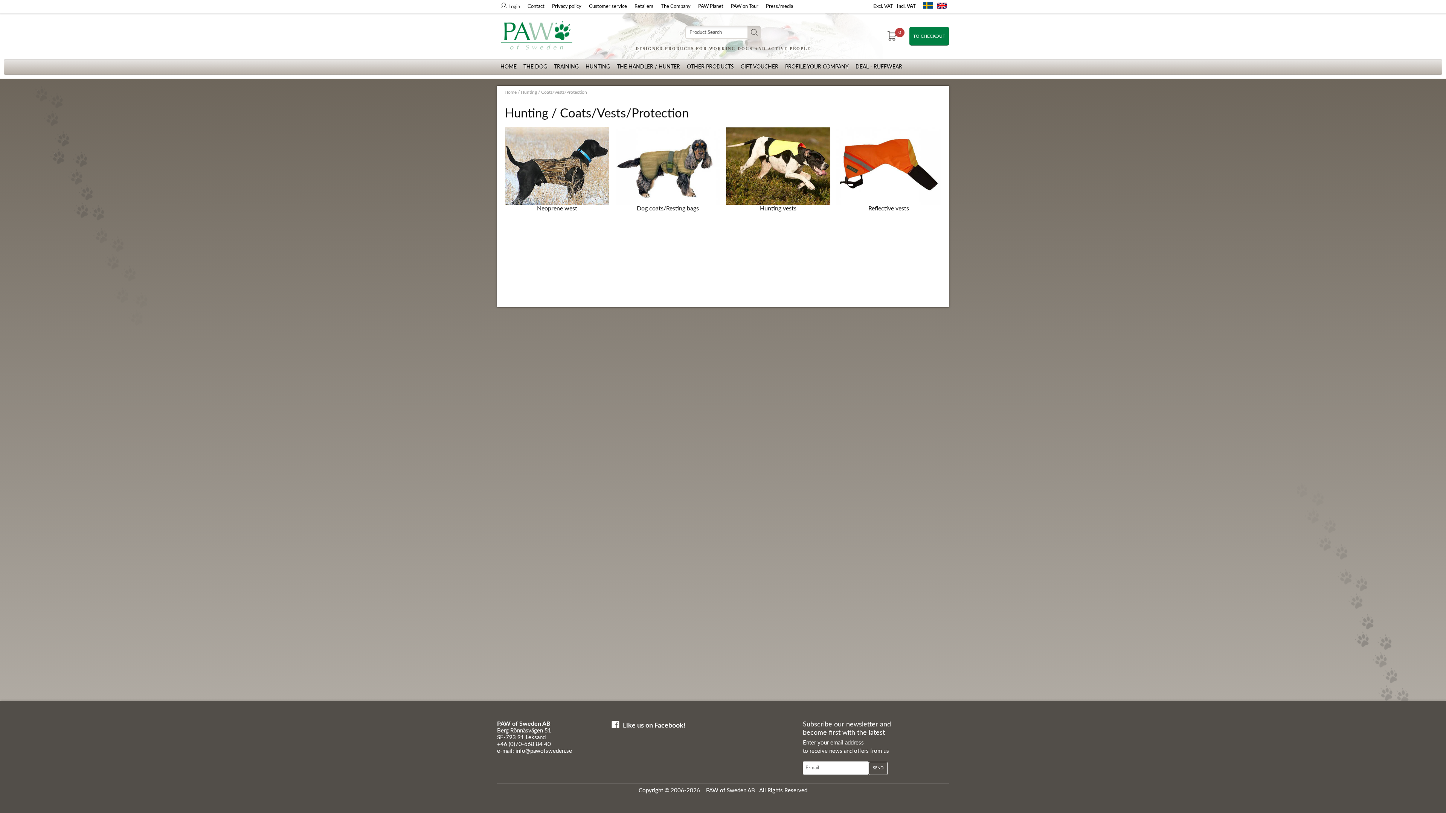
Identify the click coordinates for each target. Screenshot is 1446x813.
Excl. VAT (883, 6)
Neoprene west (557, 209)
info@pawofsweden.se (544, 751)
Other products (710, 67)
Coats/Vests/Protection (564, 92)
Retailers (644, 6)
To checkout (929, 36)
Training (566, 67)
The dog (535, 67)
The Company (676, 6)
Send (878, 768)
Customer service (608, 6)
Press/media (779, 6)
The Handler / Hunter (648, 67)
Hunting (598, 67)
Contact (536, 6)
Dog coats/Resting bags (668, 209)
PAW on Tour (744, 6)
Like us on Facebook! (654, 725)
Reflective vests (888, 209)
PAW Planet (710, 6)
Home (508, 67)
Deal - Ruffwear (879, 67)
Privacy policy (566, 6)
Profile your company (817, 67)
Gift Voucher (759, 67)
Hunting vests (778, 209)
